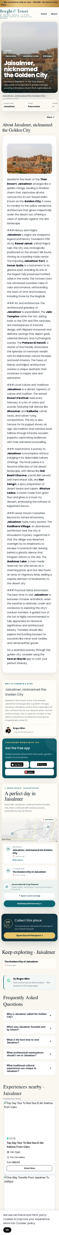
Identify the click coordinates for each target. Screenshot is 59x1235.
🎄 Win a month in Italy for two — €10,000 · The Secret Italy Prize (29, 3)
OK (7, 1230)
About (54, 14)
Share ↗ (50, 117)
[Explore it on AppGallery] (29, 772)
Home (44, 14)
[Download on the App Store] (17, 764)
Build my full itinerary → (29, 903)
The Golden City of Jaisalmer (29, 872)
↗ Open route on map (29, 896)
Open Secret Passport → (29, 935)
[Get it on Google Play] (42, 764)
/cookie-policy (25, 1223)
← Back (8, 50)
